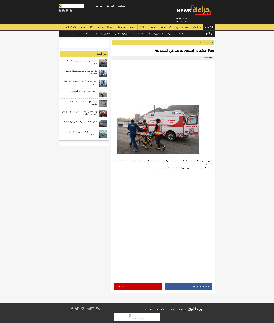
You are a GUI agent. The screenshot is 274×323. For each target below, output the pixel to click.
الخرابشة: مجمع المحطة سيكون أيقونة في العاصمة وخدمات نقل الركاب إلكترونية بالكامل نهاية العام (145, 34)
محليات (197, 27)
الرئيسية (209, 27)
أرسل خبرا (99, 6)
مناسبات (120, 27)
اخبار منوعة (166, 27)
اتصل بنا (110, 6)
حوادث (143, 27)
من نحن (121, 6)
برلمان (132, 27)
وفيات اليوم (71, 27)
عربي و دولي (182, 27)
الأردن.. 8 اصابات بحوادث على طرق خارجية (80, 122)
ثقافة (153, 27)
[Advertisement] (162, 81)
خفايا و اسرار (87, 27)
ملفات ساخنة (105, 27)
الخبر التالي (120, 286)
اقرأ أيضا (101, 54)
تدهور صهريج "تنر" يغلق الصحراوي (83, 91)
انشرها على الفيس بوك (201, 286)
